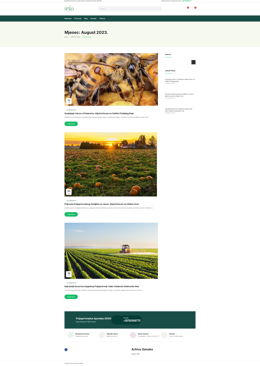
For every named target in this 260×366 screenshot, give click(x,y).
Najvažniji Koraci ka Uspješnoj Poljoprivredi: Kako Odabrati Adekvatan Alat (101, 286)
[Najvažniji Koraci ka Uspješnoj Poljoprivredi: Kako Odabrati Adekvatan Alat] (169, 104)
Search (193, 62)
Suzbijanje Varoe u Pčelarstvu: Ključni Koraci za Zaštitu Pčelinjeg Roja (99, 113)
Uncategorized (71, 110)
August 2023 (136, 354)
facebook (66, 349)
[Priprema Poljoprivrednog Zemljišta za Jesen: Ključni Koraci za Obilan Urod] (169, 89)
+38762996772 (186, 1)
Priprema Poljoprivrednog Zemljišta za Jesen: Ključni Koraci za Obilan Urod (101, 204)
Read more (71, 124)
